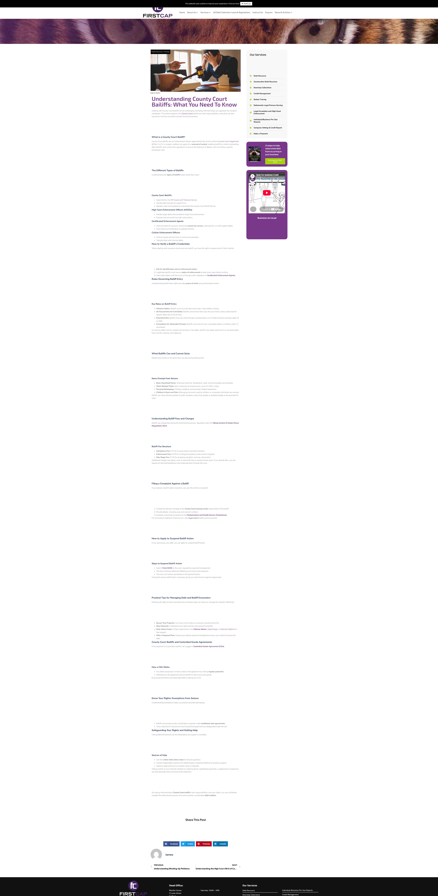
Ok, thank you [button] (246, 4)
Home (182, 12)
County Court (187, 113)
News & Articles (282, 12)
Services (205, 12)
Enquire (268, 12)
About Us (191, 12)
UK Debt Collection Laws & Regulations (231, 12)
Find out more (233, 4)
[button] (171, 843)
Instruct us (257, 12)
